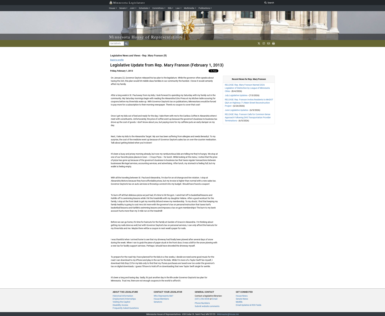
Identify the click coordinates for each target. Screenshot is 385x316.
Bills (170, 8)
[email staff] (268, 43)
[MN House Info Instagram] (263, 43)
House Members (161, 299)
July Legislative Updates (236, 95)
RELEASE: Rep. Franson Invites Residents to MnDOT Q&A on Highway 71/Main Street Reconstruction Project (249, 102)
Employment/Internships (124, 299)
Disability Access (120, 305)
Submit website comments (207, 306)
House (112, 8)
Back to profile (117, 60)
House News (242, 296)
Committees (158, 8)
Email (214, 299)
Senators (158, 302)
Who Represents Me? (163, 296)
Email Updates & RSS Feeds (248, 305)
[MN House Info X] (258, 43)
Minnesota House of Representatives (146, 37)
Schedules (143, 8)
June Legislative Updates (236, 110)
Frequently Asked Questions (126, 308)
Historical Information (123, 296)
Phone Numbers (202, 303)
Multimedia (189, 8)
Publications (204, 8)
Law (178, 8)
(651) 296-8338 (202, 299)
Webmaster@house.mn (228, 314)
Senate (122, 8)
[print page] (273, 43)
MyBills (239, 302)
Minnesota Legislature (129, 2)
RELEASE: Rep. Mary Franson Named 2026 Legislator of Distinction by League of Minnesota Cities (247, 88)
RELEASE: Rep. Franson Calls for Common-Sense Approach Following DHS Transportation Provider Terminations (248, 117)
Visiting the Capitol (121, 302)
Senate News (242, 299)
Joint (132, 8)
